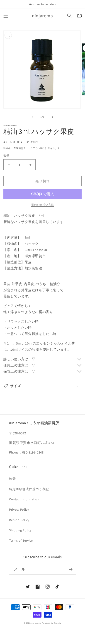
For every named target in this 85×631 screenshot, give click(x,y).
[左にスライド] (33, 117)
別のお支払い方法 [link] (42, 204)
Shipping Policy (20, 530)
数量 (6, 156)
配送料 (17, 148)
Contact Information (24, 499)
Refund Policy (19, 520)
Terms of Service (21, 540)
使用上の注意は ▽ (19, 365)
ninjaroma (36, 623)
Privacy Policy (19, 509)
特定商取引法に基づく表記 (29, 489)
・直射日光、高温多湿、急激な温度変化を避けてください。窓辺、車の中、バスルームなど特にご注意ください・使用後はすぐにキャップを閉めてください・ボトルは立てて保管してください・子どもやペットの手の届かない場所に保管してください (42, 371)
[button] (6, 16)
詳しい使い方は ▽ (19, 359)
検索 (12, 479)
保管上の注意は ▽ (19, 371)
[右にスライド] (53, 117)
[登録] (71, 569)
